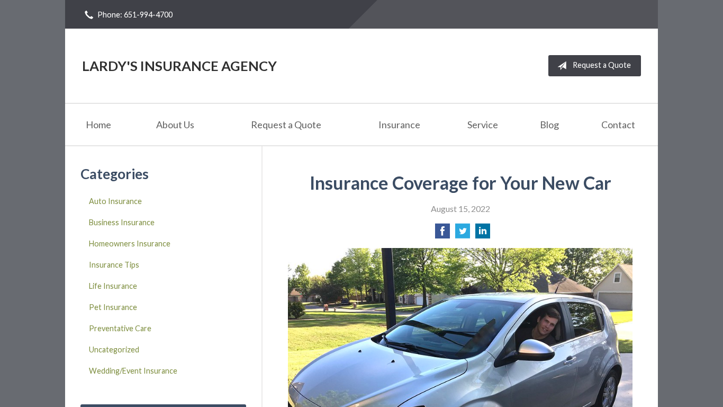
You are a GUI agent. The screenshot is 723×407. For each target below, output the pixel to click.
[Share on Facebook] (442, 234)
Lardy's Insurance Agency (179, 66)
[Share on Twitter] (462, 234)
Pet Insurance (113, 307)
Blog (549, 124)
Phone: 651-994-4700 (135, 14)
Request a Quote (602, 64)
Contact (618, 124)
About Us (175, 124)
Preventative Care (120, 328)
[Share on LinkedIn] (482, 234)
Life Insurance (113, 285)
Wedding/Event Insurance (133, 370)
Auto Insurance (115, 201)
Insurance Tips (114, 264)
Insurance (399, 124)
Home (98, 124)
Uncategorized (114, 349)
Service (482, 124)
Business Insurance (122, 222)
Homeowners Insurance (129, 243)
